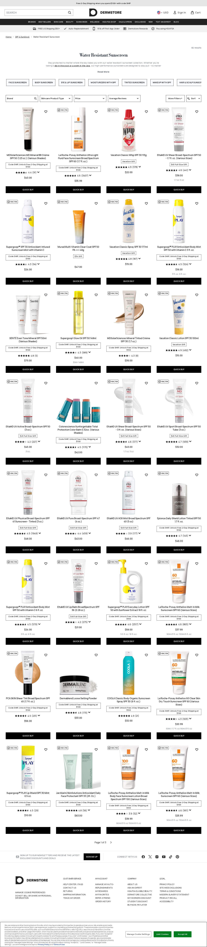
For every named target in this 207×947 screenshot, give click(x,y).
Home (9, 36)
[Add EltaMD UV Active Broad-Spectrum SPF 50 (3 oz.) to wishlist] (45, 383)
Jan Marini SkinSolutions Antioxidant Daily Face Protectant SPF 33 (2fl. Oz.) (78, 794)
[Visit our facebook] (143, 856)
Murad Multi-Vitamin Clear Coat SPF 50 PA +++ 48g (78, 248)
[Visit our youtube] (163, 856)
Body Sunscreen (44, 82)
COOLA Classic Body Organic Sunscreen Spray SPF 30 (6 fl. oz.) (128, 700)
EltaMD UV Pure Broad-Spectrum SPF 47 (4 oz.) (78, 520)
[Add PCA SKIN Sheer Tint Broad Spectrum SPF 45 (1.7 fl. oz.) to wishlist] (45, 655)
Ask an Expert (134, 887)
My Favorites (102, 894)
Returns (67, 891)
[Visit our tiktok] (170, 856)
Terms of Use (59, 944)
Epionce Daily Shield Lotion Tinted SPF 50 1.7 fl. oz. (179, 520)
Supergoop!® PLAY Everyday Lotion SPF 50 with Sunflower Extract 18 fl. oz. (128, 608)
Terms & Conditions (170, 891)
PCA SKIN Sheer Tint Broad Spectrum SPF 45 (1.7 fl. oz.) (28, 700)
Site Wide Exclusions (171, 887)
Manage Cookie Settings (138, 934)
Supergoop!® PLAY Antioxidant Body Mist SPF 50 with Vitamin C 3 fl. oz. (179, 248)
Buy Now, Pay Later (137, 904)
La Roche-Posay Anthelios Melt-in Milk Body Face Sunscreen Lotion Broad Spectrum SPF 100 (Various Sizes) (128, 796)
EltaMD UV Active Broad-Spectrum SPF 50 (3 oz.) (28, 428)
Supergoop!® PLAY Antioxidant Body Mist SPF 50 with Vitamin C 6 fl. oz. (28, 608)
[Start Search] (69, 12)
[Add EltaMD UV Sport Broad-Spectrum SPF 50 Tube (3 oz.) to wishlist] (196, 383)
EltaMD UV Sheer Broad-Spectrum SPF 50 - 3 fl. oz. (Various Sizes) (129, 428)
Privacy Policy (167, 884)
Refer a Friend (102, 898)
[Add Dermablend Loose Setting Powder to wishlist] (96, 655)
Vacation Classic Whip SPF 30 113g (129, 155)
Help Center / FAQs (73, 884)
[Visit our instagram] (157, 856)
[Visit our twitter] (150, 856)
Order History (103, 901)
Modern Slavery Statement (174, 894)
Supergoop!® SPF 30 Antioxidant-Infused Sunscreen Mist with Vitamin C (28, 248)
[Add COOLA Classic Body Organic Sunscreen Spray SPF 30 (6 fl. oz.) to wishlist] (146, 655)
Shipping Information (74, 894)
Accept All (182, 934)
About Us (132, 884)
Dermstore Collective (139, 894)
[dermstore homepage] (105, 13)
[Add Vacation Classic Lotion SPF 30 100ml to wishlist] (196, 294)
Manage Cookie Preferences (30, 892)
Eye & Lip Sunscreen (72, 82)
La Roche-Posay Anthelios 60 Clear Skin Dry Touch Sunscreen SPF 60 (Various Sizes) (179, 701)
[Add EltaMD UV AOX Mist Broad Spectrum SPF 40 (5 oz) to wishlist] (146, 474)
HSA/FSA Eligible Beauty (139, 891)
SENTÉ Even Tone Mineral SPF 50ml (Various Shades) (28, 340)
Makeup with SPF (162, 82)
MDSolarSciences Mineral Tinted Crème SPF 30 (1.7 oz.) (128, 340)
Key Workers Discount (139, 898)
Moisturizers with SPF (103, 82)
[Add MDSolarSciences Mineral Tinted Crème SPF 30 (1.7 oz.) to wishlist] (146, 294)
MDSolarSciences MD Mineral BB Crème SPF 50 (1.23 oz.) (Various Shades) (28, 156)
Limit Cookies (162, 934)
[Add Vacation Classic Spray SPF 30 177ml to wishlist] (146, 203)
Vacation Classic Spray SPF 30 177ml (129, 246)
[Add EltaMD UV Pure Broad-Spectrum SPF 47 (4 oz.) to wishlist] (96, 474)
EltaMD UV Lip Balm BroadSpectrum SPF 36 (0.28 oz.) (78, 608)
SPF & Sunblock (22, 36)
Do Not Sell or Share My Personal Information (33, 897)
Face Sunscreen (18, 82)
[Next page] (111, 842)
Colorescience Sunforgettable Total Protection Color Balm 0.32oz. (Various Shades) (78, 429)
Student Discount (137, 901)
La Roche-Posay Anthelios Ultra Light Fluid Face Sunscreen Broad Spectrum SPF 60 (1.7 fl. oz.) (78, 158)
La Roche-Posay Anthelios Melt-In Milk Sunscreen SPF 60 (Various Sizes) (178, 608)
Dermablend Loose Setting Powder (78, 698)
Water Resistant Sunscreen (104, 55)
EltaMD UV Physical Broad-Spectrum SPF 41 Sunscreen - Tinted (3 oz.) (28, 520)
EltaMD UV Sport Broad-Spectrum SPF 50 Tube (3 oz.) (179, 428)
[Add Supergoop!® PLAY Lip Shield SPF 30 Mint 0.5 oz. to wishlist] (45, 749)
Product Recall (168, 898)
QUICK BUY (27, 189)
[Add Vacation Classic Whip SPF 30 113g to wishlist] (146, 111)
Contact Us (69, 887)
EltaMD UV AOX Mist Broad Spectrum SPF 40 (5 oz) (128, 520)
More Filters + (175, 98)
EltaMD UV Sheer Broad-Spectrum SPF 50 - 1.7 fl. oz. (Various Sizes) (179, 156)
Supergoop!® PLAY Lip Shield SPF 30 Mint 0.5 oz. (28, 794)
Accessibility (167, 901)
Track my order (71, 898)
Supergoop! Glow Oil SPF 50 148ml (78, 338)
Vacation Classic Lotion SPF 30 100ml (179, 338)
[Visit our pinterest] (177, 856)
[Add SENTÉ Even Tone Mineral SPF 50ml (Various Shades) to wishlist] (45, 294)
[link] (179, 12)
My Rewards (101, 891)
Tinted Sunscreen (134, 82)
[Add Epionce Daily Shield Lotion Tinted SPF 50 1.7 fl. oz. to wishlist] (196, 474)
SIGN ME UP (92, 856)
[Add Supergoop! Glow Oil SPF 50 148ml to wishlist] (96, 294)
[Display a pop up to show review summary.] (38, 173)
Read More (103, 71)
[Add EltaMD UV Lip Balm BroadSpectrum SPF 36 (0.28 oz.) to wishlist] (96, 563)
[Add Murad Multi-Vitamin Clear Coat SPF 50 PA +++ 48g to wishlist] (96, 203)
